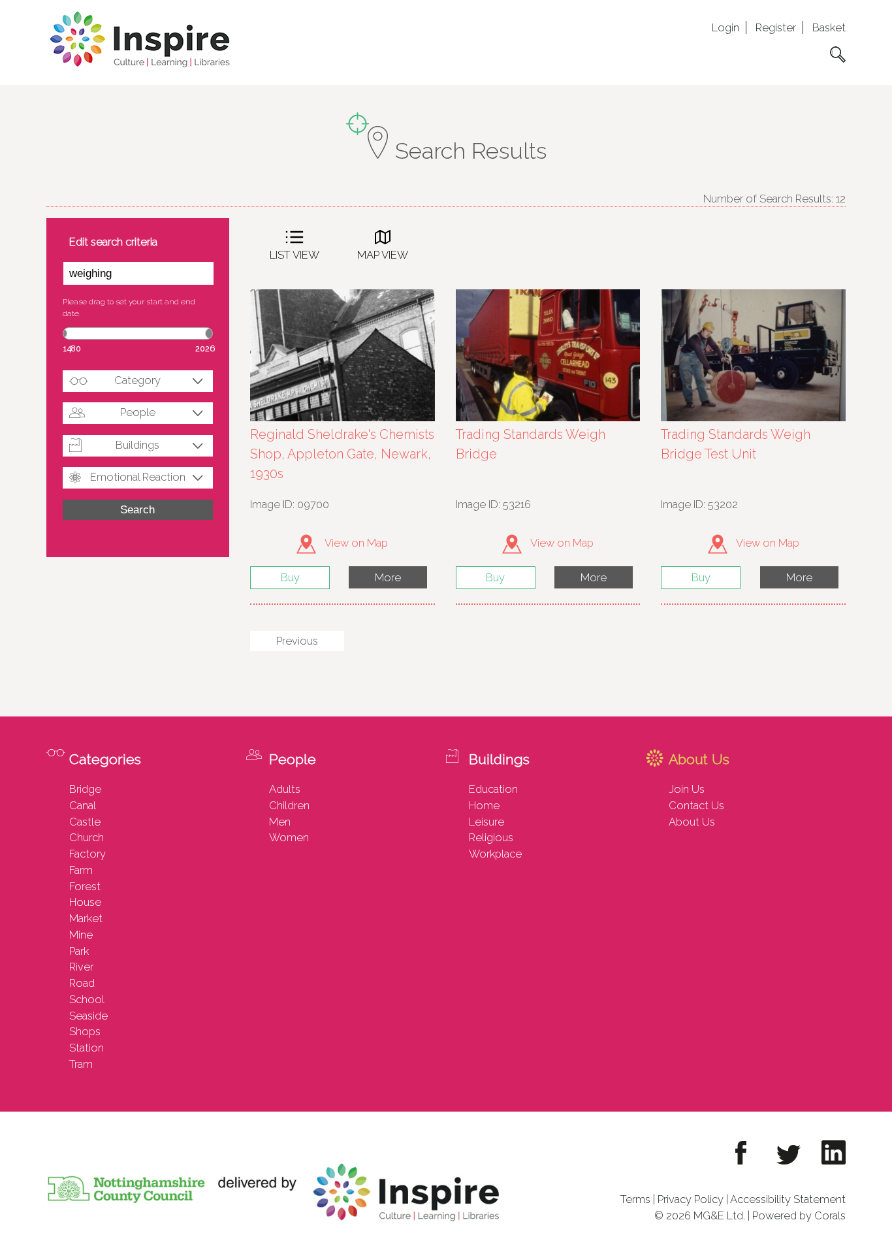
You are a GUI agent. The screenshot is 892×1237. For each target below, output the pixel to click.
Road (82, 982)
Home (484, 805)
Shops (85, 1031)
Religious (491, 837)
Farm (81, 869)
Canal (82, 805)
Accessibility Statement (788, 1199)
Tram (81, 1063)
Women (289, 837)
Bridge (85, 788)
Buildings (137, 444)
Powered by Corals (799, 1215)
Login (725, 27)
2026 (205, 348)
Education (493, 788)
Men (280, 821)
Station (86, 1047)
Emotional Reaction (137, 476)
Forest (85, 886)
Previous (297, 640)
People (137, 412)
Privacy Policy (691, 1199)
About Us (692, 821)
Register (776, 27)
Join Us (687, 788)
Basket (829, 27)
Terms (635, 1199)
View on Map (355, 542)
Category (137, 380)
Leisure (486, 821)
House (85, 901)
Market (86, 918)
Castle (85, 821)
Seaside (88, 1015)
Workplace (495, 853)
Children (289, 805)
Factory (87, 853)
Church (86, 837)
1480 (72, 348)
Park (79, 950)
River (81, 966)
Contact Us (696, 805)
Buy (290, 577)
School (86, 999)
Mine (81, 934)
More (388, 577)
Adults (284, 788)
